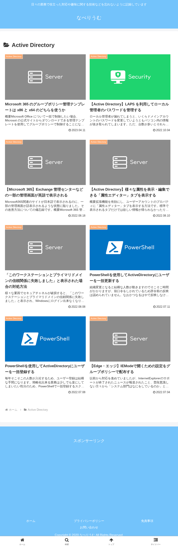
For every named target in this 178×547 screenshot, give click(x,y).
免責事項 (147, 521)
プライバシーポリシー (89, 521)
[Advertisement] (89, 474)
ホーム (30, 521)
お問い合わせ (89, 527)
